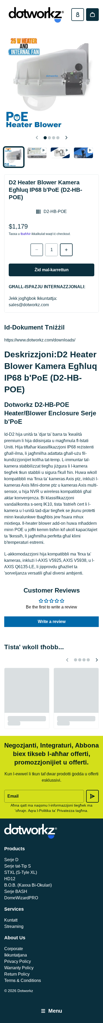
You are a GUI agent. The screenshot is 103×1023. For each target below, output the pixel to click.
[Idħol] (77, 14)
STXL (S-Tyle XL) (20, 872)
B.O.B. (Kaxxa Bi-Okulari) (28, 885)
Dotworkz (25, 991)
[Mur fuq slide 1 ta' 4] (13, 157)
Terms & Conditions (22, 980)
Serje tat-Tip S (17, 866)
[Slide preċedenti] (36, 137)
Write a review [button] (51, 621)
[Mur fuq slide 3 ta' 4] (60, 153)
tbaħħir (26, 234)
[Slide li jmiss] (66, 137)
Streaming (14, 926)
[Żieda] (66, 249)
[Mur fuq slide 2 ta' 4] (36, 153)
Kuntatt (10, 920)
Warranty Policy (19, 968)
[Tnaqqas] (36, 249)
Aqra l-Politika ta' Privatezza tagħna (57, 810)
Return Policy (17, 974)
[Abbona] (92, 796)
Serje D (11, 859)
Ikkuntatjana (15, 955)
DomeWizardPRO (21, 898)
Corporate (13, 948)
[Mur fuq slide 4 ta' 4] (83, 153)
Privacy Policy (17, 961)
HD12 (9, 879)
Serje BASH (15, 891)
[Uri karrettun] (92, 14)
